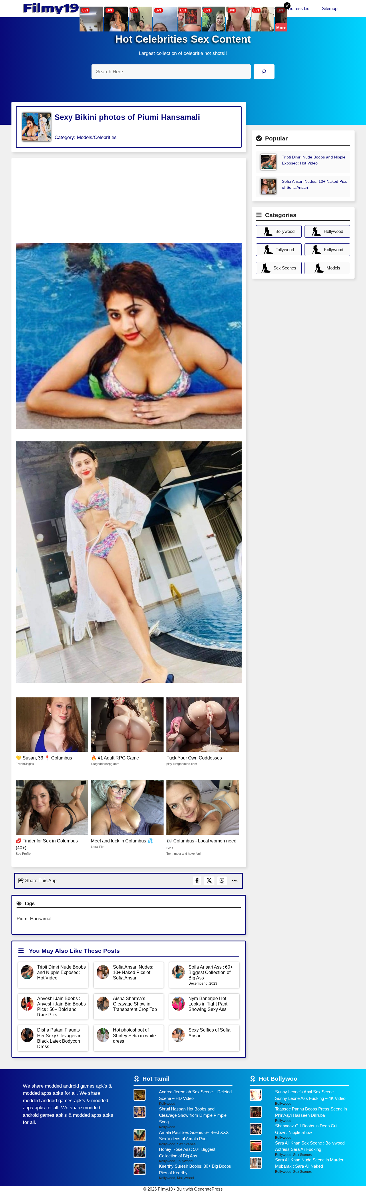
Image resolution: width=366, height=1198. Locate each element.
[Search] (264, 71)
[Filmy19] (51, 8)
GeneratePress (208, 1189)
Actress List (299, 8)
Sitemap (329, 8)
